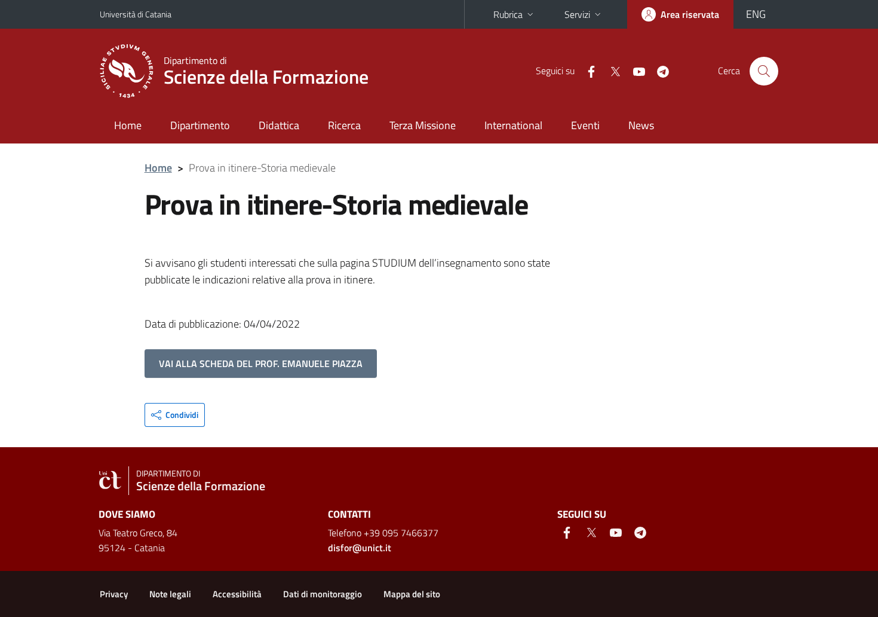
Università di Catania (135, 14)
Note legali (170, 594)
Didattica (279, 125)
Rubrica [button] (508, 14)
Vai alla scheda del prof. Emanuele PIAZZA (261, 363)
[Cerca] (764, 71)
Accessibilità (237, 594)
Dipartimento (200, 125)
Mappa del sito (411, 594)
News (641, 125)
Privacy (114, 594)
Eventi (585, 125)
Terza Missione (422, 125)
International (513, 125)
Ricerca (344, 125)
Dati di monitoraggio (322, 594)
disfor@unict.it (359, 547)
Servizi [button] (577, 14)
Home (128, 125)
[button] (175, 415)
